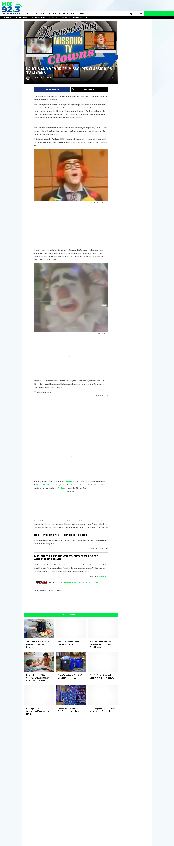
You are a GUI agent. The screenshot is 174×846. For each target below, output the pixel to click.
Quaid (32, 78)
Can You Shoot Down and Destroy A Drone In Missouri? (102, 676)
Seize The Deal (53, 18)
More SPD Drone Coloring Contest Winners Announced (70, 643)
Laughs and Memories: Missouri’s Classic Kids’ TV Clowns (77, 582)
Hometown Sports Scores (81, 18)
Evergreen (51, 590)
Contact (74, 13)
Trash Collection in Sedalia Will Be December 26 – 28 (70, 676)
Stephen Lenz (103, 576)
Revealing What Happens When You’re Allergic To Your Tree (102, 709)
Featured (58, 590)
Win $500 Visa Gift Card (38, 18)
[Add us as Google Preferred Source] (131, 13)
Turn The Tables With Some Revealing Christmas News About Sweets (101, 644)
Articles (44, 590)
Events (65, 13)
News (82, 13)
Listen (42, 13)
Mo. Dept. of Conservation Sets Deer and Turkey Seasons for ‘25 (38, 711)
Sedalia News (65, 18)
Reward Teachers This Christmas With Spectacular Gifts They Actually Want (37, 678)
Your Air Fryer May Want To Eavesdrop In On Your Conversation (37, 644)
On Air (35, 13)
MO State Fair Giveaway (20, 18)
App (49, 13)
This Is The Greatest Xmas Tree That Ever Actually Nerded (70, 709)
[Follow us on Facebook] (136, 13)
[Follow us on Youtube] (141, 13)
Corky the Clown (70, 482)
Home (27, 13)
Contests (56, 13)
